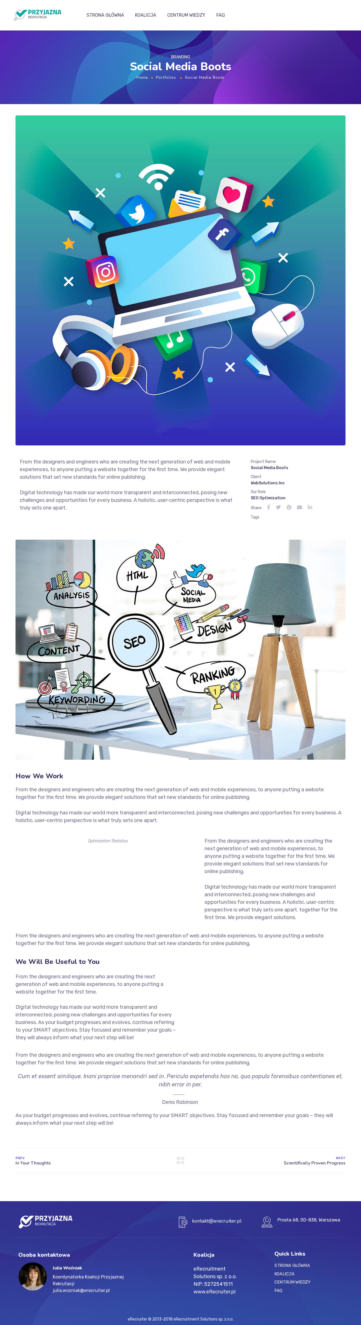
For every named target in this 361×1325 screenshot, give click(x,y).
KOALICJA (145, 15)
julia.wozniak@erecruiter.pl (81, 1290)
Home (142, 77)
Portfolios (166, 77)
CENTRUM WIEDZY (186, 15)
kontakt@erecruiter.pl (217, 1221)
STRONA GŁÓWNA (105, 15)
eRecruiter (137, 1319)
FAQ (220, 15)
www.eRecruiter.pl (214, 1292)
